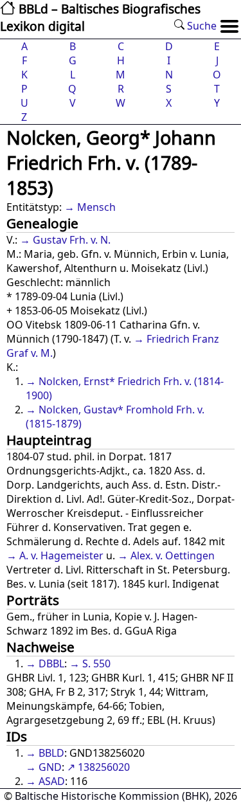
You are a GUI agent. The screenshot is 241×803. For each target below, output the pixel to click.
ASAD (52, 781)
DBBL (51, 663)
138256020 (104, 767)
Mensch (96, 207)
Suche (200, 26)
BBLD (51, 753)
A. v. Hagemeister (61, 555)
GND (50, 767)
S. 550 (96, 663)
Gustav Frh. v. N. (72, 240)
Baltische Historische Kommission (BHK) (112, 796)
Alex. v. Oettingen (172, 555)
